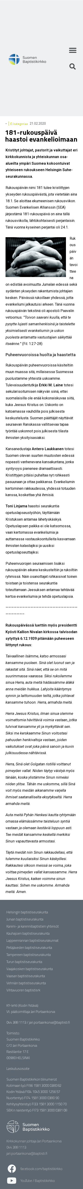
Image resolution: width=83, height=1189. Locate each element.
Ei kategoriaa (19, 123)
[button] (73, 50)
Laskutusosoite (18, 1068)
